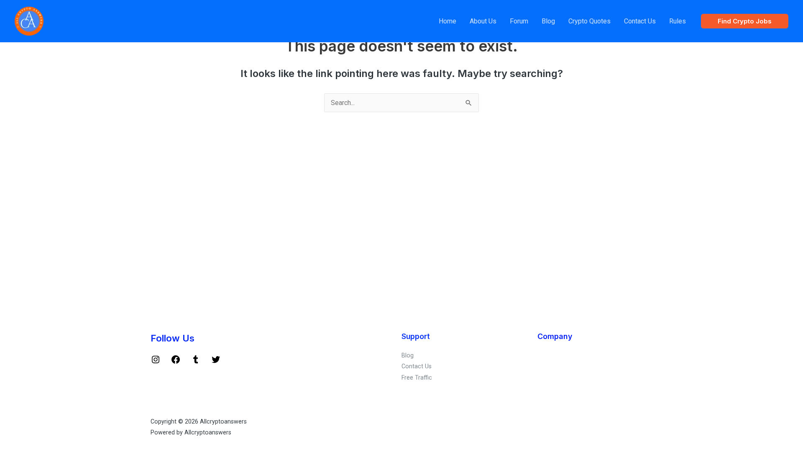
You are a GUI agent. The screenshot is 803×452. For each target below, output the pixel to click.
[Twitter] (216, 362)
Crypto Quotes (589, 21)
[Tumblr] (196, 362)
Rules (677, 21)
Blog (548, 21)
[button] (744, 21)
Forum (519, 21)
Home (447, 21)
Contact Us (640, 21)
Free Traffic (417, 377)
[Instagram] (156, 362)
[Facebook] (176, 362)
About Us (483, 21)
